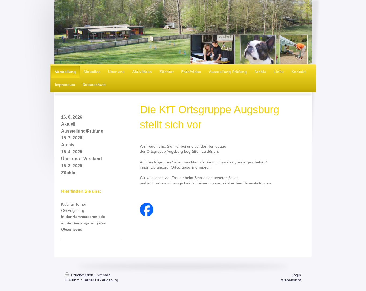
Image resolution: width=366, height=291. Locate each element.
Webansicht (291, 280)
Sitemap (103, 275)
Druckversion (82, 275)
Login (296, 275)
